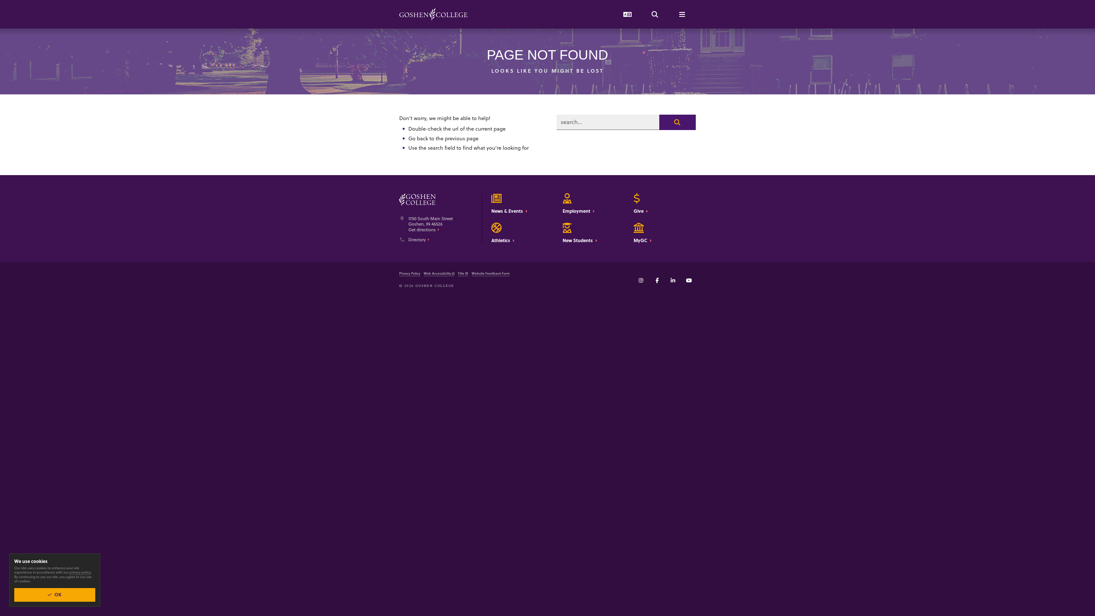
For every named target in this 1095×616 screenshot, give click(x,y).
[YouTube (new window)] (689, 280)
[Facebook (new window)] (657, 280)
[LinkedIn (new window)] (673, 280)
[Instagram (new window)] (641, 280)
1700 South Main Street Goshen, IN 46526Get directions (430, 224)
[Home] (433, 14)
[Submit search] (677, 122)
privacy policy (80, 572)
